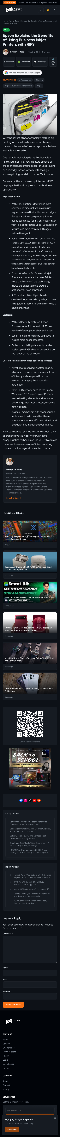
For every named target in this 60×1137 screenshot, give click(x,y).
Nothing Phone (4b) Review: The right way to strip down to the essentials (32, 894)
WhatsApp (24, 61)
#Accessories (25, 80)
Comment (8, 933)
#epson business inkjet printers (18, 86)
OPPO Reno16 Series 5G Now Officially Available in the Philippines (29, 883)
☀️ (47, 10)
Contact (6, 1085)
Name (5, 967)
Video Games (8, 1064)
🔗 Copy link (53, 61)
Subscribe (11, 1129)
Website (6, 991)
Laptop (6, 1068)
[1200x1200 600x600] (30, 789)
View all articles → (13, 498)
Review (6, 1056)
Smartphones (9, 1047)
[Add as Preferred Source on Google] (22, 72)
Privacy (6, 1089)
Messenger (40, 61)
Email (5, 979)
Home (5, 21)
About (5, 1081)
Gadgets (6, 1043)
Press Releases (9, 1051)
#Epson (39, 80)
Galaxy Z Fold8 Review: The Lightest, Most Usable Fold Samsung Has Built (28, 837)
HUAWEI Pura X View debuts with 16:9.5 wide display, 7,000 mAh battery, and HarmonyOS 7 (29, 851)
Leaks (5, 1060)
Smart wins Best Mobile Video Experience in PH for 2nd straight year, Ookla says (30, 844)
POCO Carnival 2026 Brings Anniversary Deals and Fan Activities (30, 901)
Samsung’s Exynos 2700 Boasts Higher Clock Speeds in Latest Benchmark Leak (29, 823)
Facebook (9, 61)
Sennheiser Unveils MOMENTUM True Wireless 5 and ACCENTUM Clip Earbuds (30, 830)
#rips (39, 86)
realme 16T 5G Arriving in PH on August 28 (31, 889)
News (11, 21)
